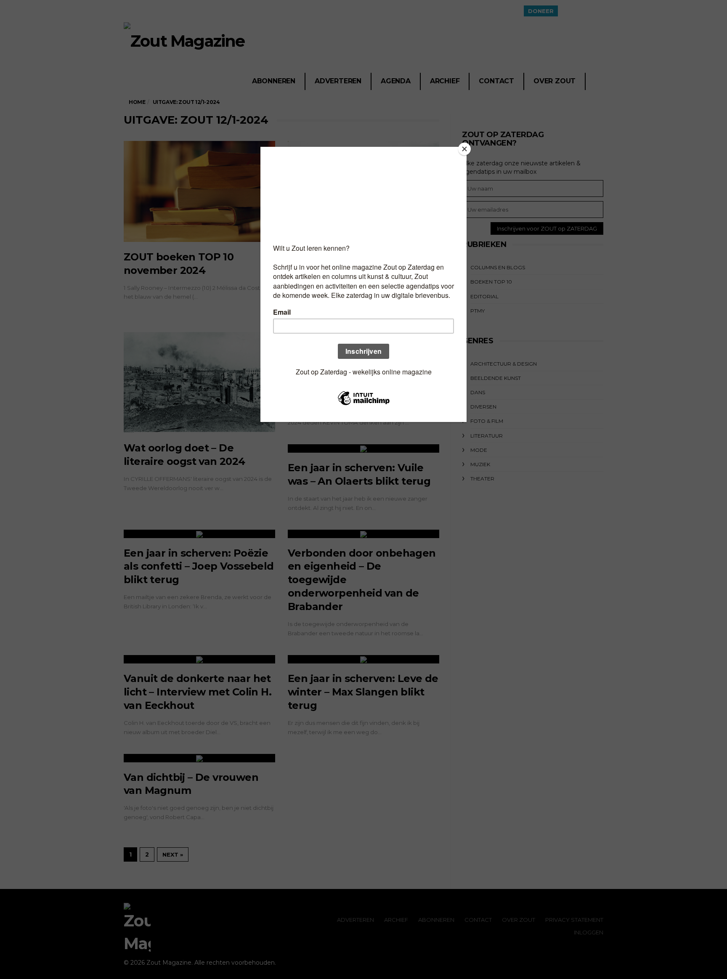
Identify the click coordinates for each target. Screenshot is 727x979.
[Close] (464, 149)
